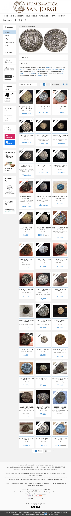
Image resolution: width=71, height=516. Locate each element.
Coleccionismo (31, 16)
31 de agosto (39, 75)
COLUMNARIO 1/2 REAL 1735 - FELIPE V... (43, 407)
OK (46, 514)
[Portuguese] (36, 496)
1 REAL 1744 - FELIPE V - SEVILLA (43, 378)
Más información (53, 514)
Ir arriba (8, 484)
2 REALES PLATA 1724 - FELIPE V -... (26, 136)
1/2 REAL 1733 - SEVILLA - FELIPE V (60, 260)
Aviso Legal (23, 484)
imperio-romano (48, 473)
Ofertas (53, 16)
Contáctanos (15, 484)
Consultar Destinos (7, 100)
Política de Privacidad (34, 484)
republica (63, 473)
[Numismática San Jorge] (35, 6)
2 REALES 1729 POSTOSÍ (43, 349)
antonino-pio (14, 473)
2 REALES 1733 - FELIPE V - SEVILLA (26, 407)
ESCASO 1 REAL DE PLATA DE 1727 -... (43, 260)
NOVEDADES (8, 20)
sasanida (34, 475)
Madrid (22, 69)
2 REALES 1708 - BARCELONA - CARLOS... (26, 166)
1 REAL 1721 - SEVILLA (26, 349)
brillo (19, 473)
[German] (32, 496)
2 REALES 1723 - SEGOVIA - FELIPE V (43, 197)
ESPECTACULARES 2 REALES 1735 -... (26, 197)
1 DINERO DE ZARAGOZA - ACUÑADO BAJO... (60, 197)
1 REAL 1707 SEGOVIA (43, 107)
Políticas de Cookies (38, 486)
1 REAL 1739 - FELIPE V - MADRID (26, 439)
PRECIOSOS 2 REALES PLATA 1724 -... (60, 407)
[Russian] (38, 496)
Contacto (61, 16)
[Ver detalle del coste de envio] (7, 95)
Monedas (13, 16)
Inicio (6, 16)
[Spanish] (40, 496)
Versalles (47, 67)
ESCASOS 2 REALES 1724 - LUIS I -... (43, 166)
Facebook (9, 143)
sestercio (39, 475)
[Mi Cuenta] (15, 20)
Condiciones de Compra (49, 484)
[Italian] (34, 496)
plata (58, 473)
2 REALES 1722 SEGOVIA (60, 107)
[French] (30, 496)
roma (30, 475)
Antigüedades (44, 16)
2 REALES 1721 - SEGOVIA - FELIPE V (60, 136)
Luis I (61, 73)
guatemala (33, 473)
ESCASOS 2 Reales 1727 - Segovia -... (43, 290)
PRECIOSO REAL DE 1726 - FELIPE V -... (26, 378)
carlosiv (23, 473)
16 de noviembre (54, 69)
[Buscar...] (25, 20)
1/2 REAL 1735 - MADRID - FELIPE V (26, 290)
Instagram (9, 137)
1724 (38, 73)
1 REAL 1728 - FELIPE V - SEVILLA (26, 321)
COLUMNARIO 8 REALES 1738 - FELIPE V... (60, 166)
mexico (54, 473)
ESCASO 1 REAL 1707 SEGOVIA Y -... (60, 290)
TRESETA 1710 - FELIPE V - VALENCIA (60, 350)
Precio (7, 67)
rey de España (41, 69)
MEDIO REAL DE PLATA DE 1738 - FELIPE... (60, 228)
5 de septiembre (30, 73)
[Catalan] (42, 496)
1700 (62, 69)
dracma (27, 473)
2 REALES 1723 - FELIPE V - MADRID (43, 321)
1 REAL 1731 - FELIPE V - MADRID (60, 321)
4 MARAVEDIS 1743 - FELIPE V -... (26, 260)
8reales (8, 473)
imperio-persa (39, 473)
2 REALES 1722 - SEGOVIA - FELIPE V (43, 136)
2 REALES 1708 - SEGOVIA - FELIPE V (43, 228)
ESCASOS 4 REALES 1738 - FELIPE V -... (60, 439)
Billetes (21, 16)
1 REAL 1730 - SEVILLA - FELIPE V (43, 439)
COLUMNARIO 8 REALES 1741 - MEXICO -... (26, 107)
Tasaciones (8, 49)
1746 (32, 71)
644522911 (46, 490)
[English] (29, 496)
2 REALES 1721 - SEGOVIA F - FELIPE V (26, 228)
